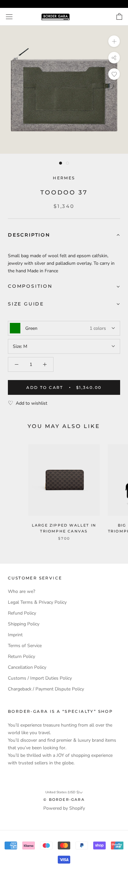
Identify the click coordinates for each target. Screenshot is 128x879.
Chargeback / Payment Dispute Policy (46, 689)
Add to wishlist (31, 403)
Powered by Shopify (64, 808)
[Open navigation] (9, 16)
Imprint (15, 635)
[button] (64, 235)
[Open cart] (119, 16)
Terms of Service (25, 645)
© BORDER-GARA (64, 799)
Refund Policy (22, 613)
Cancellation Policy (27, 667)
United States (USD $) (62, 792)
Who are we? (21, 591)
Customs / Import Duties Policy (40, 678)
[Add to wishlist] (114, 74)
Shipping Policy (23, 624)
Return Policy (21, 656)
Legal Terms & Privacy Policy (37, 602)
